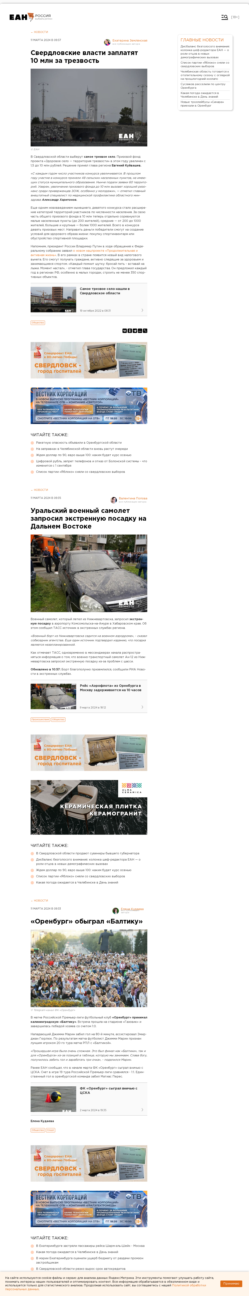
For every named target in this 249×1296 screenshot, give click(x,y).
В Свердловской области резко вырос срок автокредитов (81, 1269)
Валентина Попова (133, 498)
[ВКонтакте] (124, 331)
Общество (38, 323)
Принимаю (231, 1283)
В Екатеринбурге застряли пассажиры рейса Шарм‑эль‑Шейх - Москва (90, 1246)
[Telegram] (135, 331)
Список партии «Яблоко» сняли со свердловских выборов (80, 472)
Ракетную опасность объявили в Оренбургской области (79, 442)
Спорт (50, 1130)
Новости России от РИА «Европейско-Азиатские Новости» (22, 17)
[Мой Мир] (140, 331)
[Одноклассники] (130, 331)
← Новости (39, 32)
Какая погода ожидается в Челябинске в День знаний (77, 882)
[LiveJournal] (145, 331)
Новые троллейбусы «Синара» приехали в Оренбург (202, 104)
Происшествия (40, 719)
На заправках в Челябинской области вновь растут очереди (82, 449)
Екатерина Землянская (129, 40)
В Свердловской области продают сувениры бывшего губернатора (87, 853)
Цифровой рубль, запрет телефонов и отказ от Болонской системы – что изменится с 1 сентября (91, 463)
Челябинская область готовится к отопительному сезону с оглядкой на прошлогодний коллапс (205, 75)
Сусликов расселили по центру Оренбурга (203, 86)
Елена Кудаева (132, 909)
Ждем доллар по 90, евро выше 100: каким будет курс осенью (83, 455)
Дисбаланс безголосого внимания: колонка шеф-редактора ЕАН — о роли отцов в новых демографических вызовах (88, 861)
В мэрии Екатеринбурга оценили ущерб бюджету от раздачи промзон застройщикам (89, 1260)
